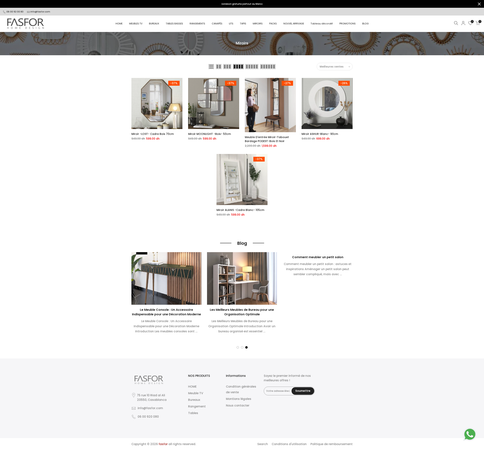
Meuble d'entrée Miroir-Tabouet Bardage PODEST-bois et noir (267, 139)
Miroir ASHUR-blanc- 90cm (320, 134)
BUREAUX (154, 23)
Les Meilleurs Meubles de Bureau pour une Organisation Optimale (242, 312)
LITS (231, 23)
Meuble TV (195, 393)
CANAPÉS (217, 23)
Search (262, 444)
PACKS (273, 23)
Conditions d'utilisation (289, 444)
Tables (193, 413)
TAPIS (243, 23)
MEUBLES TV (135, 23)
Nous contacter (237, 405)
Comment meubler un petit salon (317, 257)
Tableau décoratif (322, 23)
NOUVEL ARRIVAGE (293, 23)
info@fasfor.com (40, 11)
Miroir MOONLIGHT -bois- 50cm (209, 134)
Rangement (197, 406)
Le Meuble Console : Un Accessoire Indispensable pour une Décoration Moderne (166, 312)
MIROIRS (258, 23)
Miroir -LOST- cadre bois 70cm (152, 134)
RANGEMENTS (197, 23)
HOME (119, 23)
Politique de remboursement (331, 444)
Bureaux (194, 400)
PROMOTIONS (347, 23)
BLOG (365, 23)
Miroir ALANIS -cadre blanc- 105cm (240, 210)
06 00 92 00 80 (14, 11)
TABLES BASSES (174, 23)
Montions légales (238, 399)
